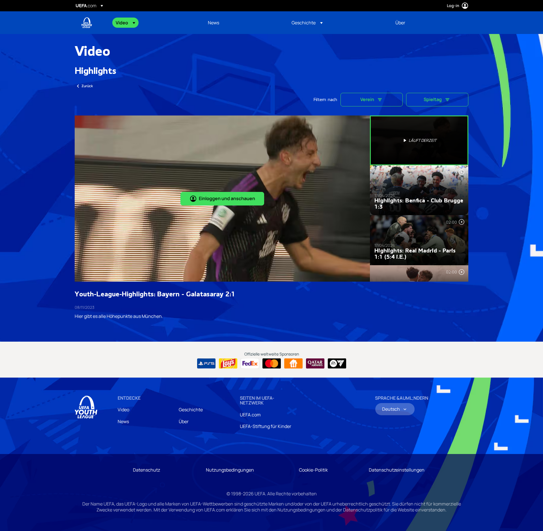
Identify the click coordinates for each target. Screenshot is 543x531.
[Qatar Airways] (315, 363)
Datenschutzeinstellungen (397, 470)
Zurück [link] (87, 85)
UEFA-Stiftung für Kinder (265, 426)
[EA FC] (337, 363)
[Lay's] (228, 363)
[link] (213, 22)
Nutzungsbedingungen (230, 470)
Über (184, 421)
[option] (419, 140)
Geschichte (191, 409)
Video (123, 409)
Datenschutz (146, 470)
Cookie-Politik (313, 470)
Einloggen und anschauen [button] (227, 198)
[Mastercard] (271, 363)
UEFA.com (250, 415)
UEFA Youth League (86, 22)
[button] (125, 22)
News (123, 421)
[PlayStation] (206, 363)
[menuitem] (154, 22)
